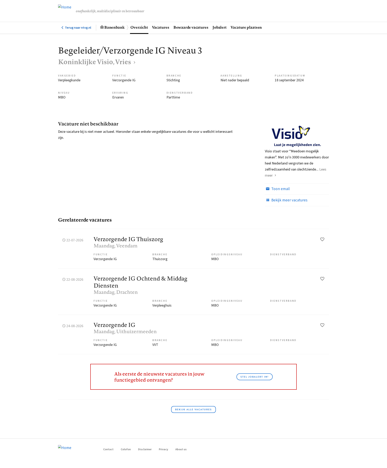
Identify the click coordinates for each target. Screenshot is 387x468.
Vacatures (160, 27)
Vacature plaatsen (246, 27)
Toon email (280, 189)
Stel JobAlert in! (254, 377)
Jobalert (219, 27)
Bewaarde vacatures (190, 27)
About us (181, 449)
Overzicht (139, 27)
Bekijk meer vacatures (288, 200)
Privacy (163, 449)
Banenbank (114, 27)
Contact (108, 449)
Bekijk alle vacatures (193, 409)
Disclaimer (145, 449)
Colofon (126, 449)
